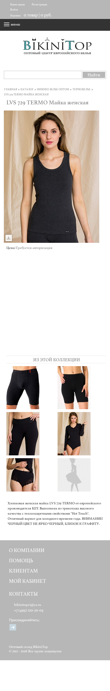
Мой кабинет (27, 581)
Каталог (27, 89)
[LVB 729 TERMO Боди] (81, 433)
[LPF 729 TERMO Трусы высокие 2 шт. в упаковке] (30, 480)
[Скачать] (9, 238)
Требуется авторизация (33, 248)
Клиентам (23, 571)
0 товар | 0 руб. (38, 15)
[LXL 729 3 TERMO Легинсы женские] (30, 433)
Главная (10, 89)
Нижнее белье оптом (53, 89)
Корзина (15, 15)
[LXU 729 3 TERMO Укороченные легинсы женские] (81, 387)
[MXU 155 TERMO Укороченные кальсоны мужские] (30, 387)
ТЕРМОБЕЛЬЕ (81, 89)
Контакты (23, 594)
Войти (14, 9)
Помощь (21, 561)
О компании (27, 550)
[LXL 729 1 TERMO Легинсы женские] (81, 480)
